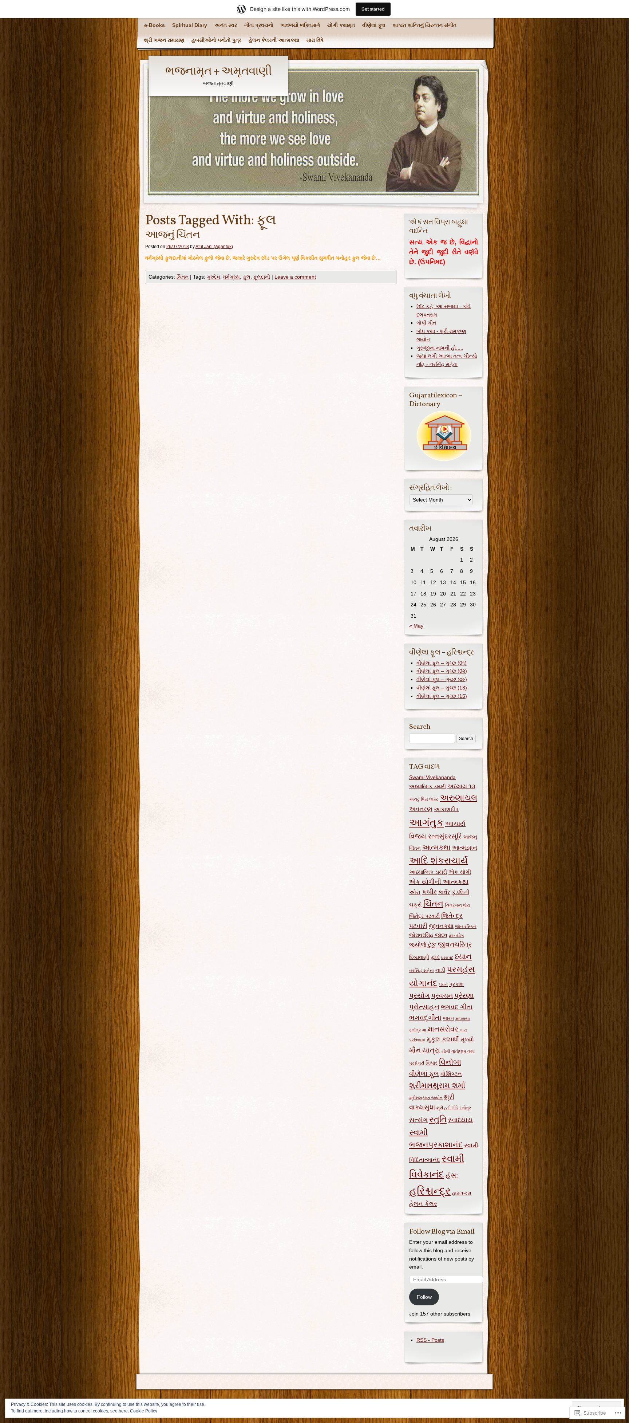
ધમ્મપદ (447, 957)
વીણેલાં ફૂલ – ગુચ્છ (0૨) (441, 671)
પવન (443, 984)
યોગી (446, 1051)
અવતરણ (420, 809)
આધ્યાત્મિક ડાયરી (428, 872)
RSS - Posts (430, 1340)
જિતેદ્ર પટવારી (424, 916)
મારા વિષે (315, 40)
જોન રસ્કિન (465, 926)
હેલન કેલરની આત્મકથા (274, 40)
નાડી (440, 970)
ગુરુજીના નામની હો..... (439, 348)
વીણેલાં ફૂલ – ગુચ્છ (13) (441, 688)
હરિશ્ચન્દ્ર (430, 1191)
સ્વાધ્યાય (460, 1120)
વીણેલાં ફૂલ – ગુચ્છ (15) (441, 696)
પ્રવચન (442, 995)
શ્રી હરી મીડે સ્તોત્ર (453, 1108)
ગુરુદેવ (213, 277)
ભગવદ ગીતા (456, 1007)
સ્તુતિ (438, 1119)
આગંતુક (426, 822)
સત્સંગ (418, 1120)
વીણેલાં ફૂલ (373, 25)
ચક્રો (415, 904)
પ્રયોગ (419, 995)
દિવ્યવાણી (419, 957)
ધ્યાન (463, 956)
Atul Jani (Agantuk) (214, 246)
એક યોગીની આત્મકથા (438, 881)
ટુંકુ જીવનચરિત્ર (450, 944)
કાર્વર (444, 892)
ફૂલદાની (261, 277)
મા (424, 1030)
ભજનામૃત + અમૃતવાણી (218, 72)
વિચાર (432, 1063)
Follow (424, 1297)
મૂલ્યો (467, 1039)
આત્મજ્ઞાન (464, 847)
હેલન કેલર (423, 1203)
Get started (373, 9)
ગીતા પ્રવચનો (258, 25)
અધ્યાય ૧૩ (461, 786)
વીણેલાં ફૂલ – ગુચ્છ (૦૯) (441, 679)
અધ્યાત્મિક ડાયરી (427, 786)
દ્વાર (435, 957)
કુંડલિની (460, 892)
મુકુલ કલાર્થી (443, 1039)
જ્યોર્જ (417, 944)
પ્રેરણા (464, 995)
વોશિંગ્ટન (451, 1073)
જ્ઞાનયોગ (456, 935)
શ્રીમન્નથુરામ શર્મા (437, 1085)
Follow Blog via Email (442, 1232)
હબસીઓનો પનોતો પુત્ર (216, 40)
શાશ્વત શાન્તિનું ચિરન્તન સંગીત (424, 25)
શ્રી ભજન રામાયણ (164, 40)
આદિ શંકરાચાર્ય (438, 860)
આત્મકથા (436, 847)
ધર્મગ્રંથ (231, 277)
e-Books (154, 25)
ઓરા (414, 892)
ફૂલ (246, 277)
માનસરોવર (443, 1029)
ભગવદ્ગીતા (425, 1018)
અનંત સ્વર (225, 25)
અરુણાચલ (458, 797)
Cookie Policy (143, 1411)
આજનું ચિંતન (172, 235)
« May (416, 626)
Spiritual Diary (189, 25)
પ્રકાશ (456, 984)
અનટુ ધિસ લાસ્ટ (424, 799)
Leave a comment (295, 277)
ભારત (448, 1018)
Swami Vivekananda (432, 777)
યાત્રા (431, 1050)
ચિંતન (183, 277)
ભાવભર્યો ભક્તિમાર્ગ (300, 25)
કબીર (429, 892)
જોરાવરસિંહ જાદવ (428, 935)
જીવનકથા (441, 926)
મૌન (415, 1050)
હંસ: (452, 1175)
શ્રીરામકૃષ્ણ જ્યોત (426, 1097)
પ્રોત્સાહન (424, 1007)
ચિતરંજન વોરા (457, 905)
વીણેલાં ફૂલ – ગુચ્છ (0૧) (441, 663)
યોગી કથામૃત (341, 25)
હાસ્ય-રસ (461, 1193)
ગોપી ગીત (426, 323)
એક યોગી (459, 872)
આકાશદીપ (446, 809)
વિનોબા (450, 1062)
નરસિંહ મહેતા (421, 970)
